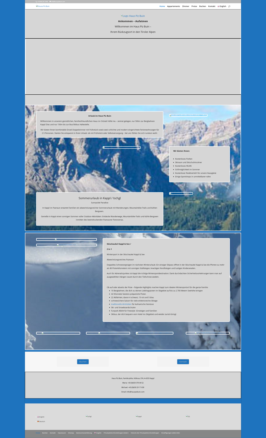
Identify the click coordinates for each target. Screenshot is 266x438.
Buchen (202, 6)
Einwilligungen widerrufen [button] (170, 433)
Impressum (62, 433)
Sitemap (71, 433)
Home (162, 6)
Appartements (173, 6)
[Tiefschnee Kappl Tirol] (66, 246)
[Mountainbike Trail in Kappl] (181, 194)
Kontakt (211, 6)
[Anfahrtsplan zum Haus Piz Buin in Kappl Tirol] (188, 116)
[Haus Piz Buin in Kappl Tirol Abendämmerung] (122, 148)
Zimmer (185, 6)
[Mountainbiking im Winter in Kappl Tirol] (58, 334)
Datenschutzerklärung (84, 433)
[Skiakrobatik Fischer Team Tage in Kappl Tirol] (154, 334)
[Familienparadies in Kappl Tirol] (208, 334)
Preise (194, 6)
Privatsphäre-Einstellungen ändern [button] (116, 433)
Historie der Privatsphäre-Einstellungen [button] (145, 433)
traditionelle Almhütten (121, 304)
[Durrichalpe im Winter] (108, 334)
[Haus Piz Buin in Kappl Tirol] (66, 240)
